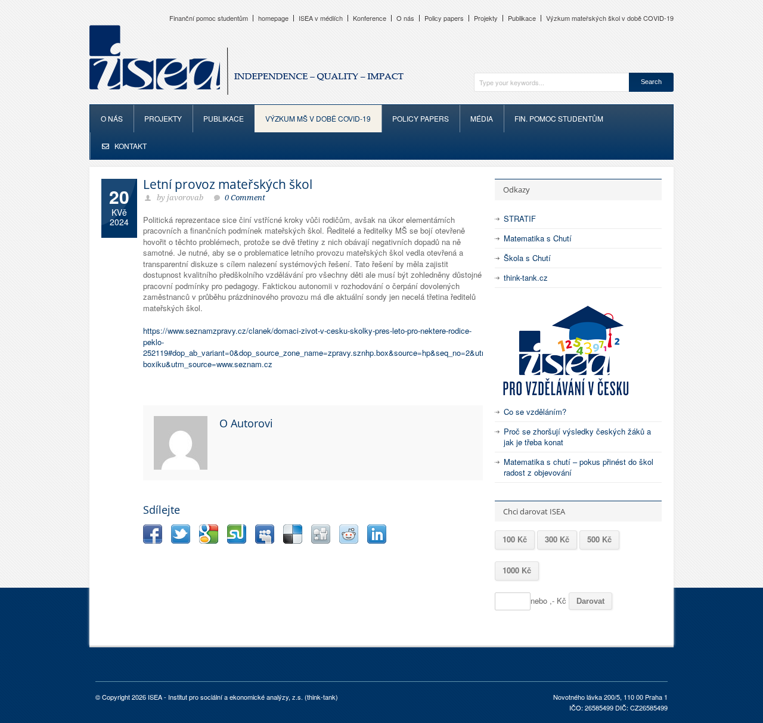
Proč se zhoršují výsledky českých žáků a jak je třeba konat (577, 437)
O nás (405, 18)
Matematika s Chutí (538, 238)
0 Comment (245, 197)
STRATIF (520, 218)
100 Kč (515, 539)
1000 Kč (517, 570)
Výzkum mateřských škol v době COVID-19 (610, 18)
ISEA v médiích (321, 18)
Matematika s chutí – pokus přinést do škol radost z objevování (578, 467)
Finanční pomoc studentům (208, 18)
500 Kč (599, 539)
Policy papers (444, 18)
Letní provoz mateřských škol (227, 184)
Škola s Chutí (527, 257)
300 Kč (557, 539)
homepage (273, 18)
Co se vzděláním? (535, 411)
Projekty (486, 18)
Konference (369, 18)
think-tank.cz (526, 277)
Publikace (522, 18)
